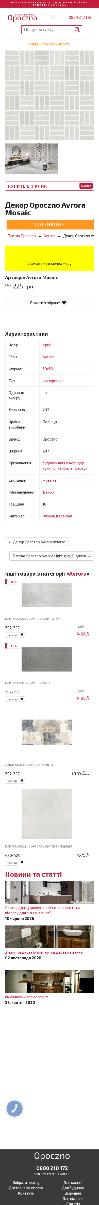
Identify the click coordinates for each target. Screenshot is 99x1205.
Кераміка (64, 516)
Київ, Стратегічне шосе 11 (52, 1173)
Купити (86, 186)
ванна (63, 463)
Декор (48, 492)
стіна (57, 468)
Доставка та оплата (26, 1187)
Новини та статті (33, 874)
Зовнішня (73, 1193)
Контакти (26, 1193)
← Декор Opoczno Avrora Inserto (36, 542)
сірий (47, 345)
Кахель (49, 516)
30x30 (48, 368)
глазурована (53, 380)
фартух (81, 468)
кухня (48, 468)
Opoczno (52, 1156)
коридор (76, 463)
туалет (68, 468)
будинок (50, 463)
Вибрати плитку (26, 1182)
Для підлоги (73, 1198)
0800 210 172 (80, 17)
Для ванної (72, 1182)
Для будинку (73, 1187)
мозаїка (50, 480)
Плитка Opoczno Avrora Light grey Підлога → (52, 555)
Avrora (48, 356)
